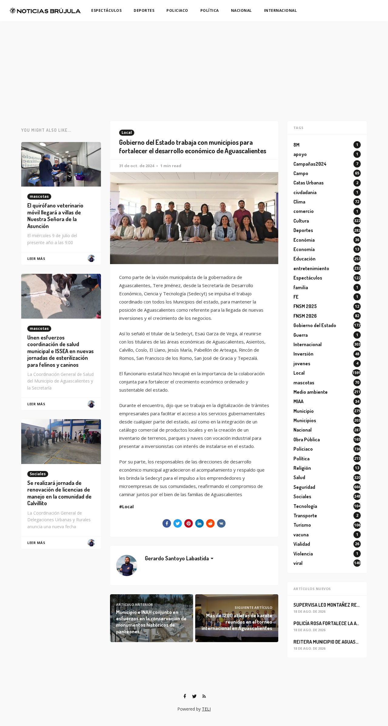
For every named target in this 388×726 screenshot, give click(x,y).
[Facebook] (184, 696)
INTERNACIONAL (280, 10)
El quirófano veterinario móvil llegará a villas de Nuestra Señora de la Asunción (55, 215)
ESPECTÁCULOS (106, 10)
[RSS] (204, 696)
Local (127, 132)
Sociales (38, 473)
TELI (206, 709)
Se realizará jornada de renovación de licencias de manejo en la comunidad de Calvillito (59, 493)
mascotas (39, 196)
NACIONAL (241, 10)
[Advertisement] (194, 66)
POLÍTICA (209, 10)
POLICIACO (177, 10)
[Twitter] (194, 696)
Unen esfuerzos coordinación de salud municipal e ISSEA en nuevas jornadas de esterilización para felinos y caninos (60, 351)
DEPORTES (144, 10)
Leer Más (36, 258)
